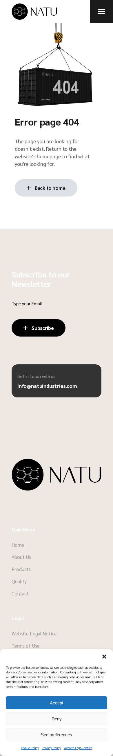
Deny (57, 718)
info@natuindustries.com (47, 385)
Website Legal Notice (78, 748)
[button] (104, 656)
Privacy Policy (51, 748)
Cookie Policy (30, 748)
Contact (20, 593)
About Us (21, 557)
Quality (19, 581)
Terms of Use (26, 645)
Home (18, 544)
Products (21, 569)
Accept (56, 702)
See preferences (56, 734)
